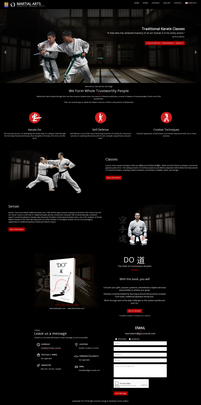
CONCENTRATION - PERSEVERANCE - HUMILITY (164, 43)
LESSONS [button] (155, 3)
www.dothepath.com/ (57, 308)
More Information (113, 178)
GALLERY (166, 3)
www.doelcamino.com (76, 308)
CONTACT (178, 3)
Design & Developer (109, 401)
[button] (5, 51)
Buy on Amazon (135, 311)
